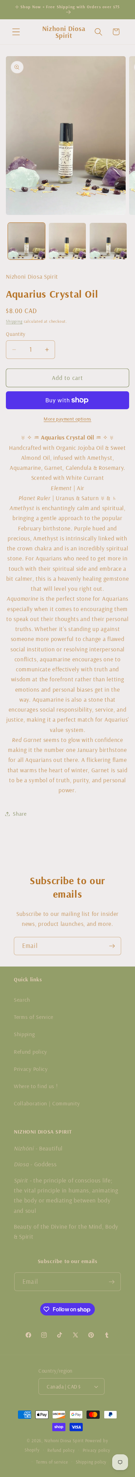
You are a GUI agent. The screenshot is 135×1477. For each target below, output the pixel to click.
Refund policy (30, 1051)
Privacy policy (96, 1450)
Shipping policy (91, 1462)
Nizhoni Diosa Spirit (64, 1440)
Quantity (16, 334)
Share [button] (19, 813)
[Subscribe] (112, 946)
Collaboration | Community (47, 1103)
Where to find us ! (35, 1086)
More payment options (67, 419)
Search (22, 999)
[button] (16, 32)
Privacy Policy (31, 1068)
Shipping (14, 321)
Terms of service (52, 1462)
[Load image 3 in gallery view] (108, 241)
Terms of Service (33, 1016)
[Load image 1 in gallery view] (26, 241)
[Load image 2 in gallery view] (67, 241)
